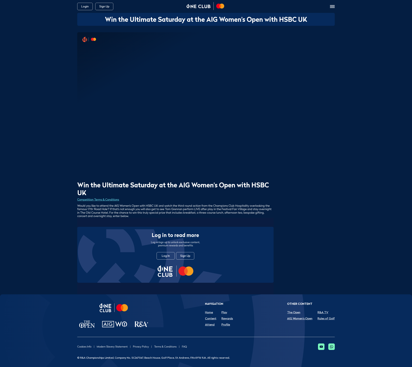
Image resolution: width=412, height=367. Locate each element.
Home (209, 312)
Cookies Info (84, 346)
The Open (293, 312)
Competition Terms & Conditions (98, 199)
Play (224, 312)
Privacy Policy (141, 346)
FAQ (184, 346)
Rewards (227, 318)
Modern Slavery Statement (112, 346)
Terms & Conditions (165, 346)
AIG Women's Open (299, 318)
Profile (225, 324)
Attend (210, 324)
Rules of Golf (326, 318)
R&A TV (323, 312)
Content (210, 318)
